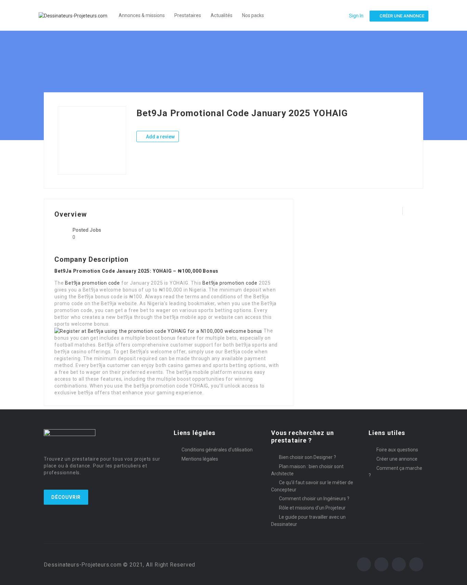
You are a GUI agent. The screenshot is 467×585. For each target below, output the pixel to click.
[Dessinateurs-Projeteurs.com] (76, 15)
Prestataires (187, 15)
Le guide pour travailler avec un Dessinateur (308, 520)
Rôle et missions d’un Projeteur (312, 508)
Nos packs (253, 15)
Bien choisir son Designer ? (307, 457)
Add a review (160, 136)
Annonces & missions (142, 15)
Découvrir (66, 497)
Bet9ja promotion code (92, 283)
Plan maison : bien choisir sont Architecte (307, 470)
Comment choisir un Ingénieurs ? (314, 498)
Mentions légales (200, 459)
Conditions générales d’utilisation (217, 449)
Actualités (221, 15)
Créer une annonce (396, 459)
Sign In (356, 15)
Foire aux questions (397, 449)
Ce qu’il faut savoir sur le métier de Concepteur (312, 486)
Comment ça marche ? (395, 471)
